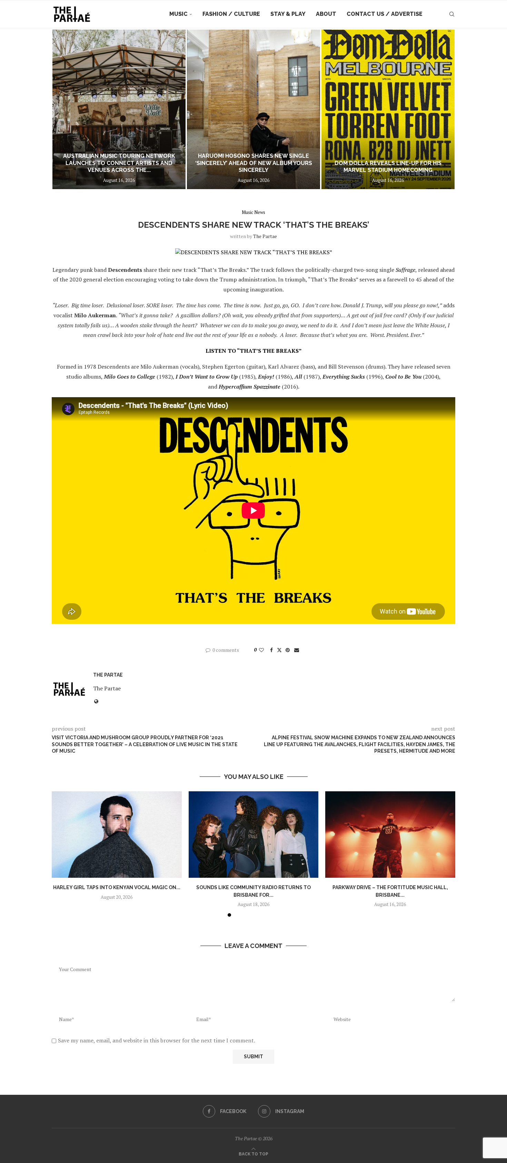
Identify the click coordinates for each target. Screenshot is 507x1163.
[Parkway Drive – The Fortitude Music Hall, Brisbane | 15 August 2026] (390, 834)
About (326, 14)
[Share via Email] (297, 650)
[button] (64, 109)
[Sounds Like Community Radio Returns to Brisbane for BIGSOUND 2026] (254, 834)
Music (178, 14)
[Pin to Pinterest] (288, 650)
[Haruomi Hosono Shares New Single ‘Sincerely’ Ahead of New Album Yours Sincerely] (253, 109)
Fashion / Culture (231, 14)
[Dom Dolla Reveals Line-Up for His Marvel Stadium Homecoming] (388, 109)
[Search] (451, 14)
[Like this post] (261, 650)
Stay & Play (288, 14)
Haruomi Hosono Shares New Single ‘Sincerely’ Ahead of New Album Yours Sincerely (253, 163)
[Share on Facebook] (271, 650)
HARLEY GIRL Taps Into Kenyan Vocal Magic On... (116, 887)
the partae (265, 236)
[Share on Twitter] (279, 650)
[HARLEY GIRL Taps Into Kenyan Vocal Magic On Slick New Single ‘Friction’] (117, 834)
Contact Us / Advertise (385, 14)
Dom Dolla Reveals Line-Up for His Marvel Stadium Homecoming (388, 167)
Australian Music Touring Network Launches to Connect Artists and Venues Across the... (119, 163)
